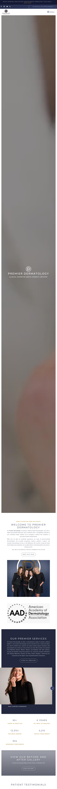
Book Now (27, 2)
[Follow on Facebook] (1, 6)
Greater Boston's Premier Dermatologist (28, 272)
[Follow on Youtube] (7, 6)
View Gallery (28, 768)
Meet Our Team (28, 554)
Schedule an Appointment (43, 6)
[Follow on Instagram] (4, 6)
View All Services (28, 660)
